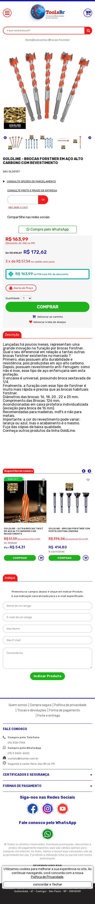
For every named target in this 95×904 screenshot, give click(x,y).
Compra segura (40, 705)
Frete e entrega (48, 716)
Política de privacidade (70, 705)
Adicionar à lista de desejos (49, 322)
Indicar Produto (47, 676)
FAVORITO (43, 480)
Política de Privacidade (47, 877)
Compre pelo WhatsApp (49, 229)
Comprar (47, 306)
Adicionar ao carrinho (50, 316)
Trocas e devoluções (31, 710)
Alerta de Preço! (21, 288)
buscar (88, 30)
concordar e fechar (47, 884)
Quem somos (18, 705)
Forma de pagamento (64, 710)
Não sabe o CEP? (18, 207)
